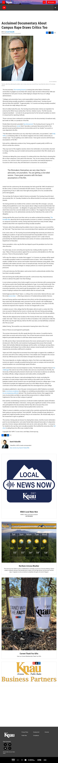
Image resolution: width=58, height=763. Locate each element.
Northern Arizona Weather (29, 566)
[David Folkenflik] (5, 443)
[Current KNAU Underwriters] (29, 671)
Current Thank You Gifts (29, 653)
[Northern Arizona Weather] (29, 542)
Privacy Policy (25, 732)
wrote (18, 126)
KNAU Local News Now (29, 512)
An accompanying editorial (10, 393)
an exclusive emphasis (12, 391)
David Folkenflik (10, 32)
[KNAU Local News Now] (29, 481)
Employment (36, 732)
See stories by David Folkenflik (19, 448)
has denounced (28, 124)
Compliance (36, 735)
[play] (4, 7)
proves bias (12, 296)
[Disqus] (29, 706)
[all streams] (56, 8)
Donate (52, 2)
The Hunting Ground (20, 89)
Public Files (24, 735)
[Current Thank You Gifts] (29, 614)
